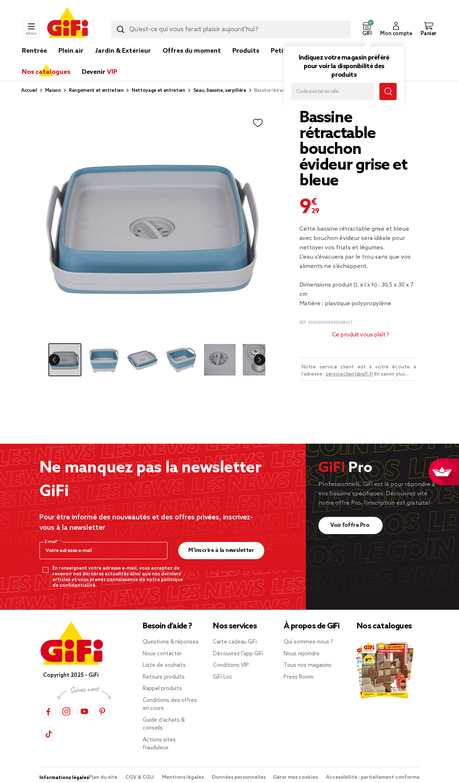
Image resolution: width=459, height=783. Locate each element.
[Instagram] (66, 710)
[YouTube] (84, 710)
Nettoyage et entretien (158, 90)
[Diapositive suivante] (253, 359)
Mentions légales (183, 777)
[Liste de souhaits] (258, 123)
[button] (367, 29)
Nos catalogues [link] (46, 72)
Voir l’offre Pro (350, 525)
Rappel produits (162, 688)
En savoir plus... (391, 374)
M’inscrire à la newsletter (221, 550)
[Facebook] (48, 710)
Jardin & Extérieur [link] (123, 51)
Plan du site (103, 777)
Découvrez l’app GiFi (238, 654)
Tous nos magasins (307, 665)
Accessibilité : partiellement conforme (373, 777)
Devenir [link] (99, 72)
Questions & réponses (171, 642)
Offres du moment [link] (191, 51)
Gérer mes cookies (296, 777)
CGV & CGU (140, 777)
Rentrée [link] (34, 51)
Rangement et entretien (96, 90)
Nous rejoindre (302, 654)
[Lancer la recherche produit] (120, 29)
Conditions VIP (231, 665)
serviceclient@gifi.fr (349, 374)
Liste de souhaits (164, 665)
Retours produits (164, 677)
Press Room (298, 677)
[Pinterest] (102, 710)
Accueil (29, 90)
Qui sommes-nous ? (308, 642)
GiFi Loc (222, 677)
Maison (53, 90)
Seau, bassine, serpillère (219, 90)
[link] (246, 62)
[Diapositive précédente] (59, 359)
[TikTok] (48, 733)
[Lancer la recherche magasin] (388, 91)
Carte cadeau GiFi (235, 642)
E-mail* (52, 541)
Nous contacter (162, 654)
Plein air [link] (71, 51)
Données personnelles (239, 777)
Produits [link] (245, 51)
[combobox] (231, 29)
